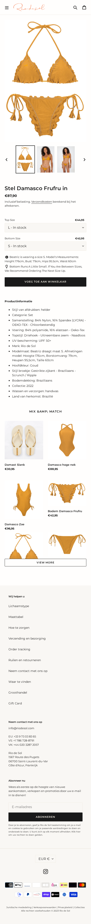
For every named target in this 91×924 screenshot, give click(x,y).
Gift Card (15, 703)
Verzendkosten (41, 201)
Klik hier (76, 831)
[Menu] (6, 7)
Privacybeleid (65, 907)
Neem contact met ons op (27, 671)
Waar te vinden (19, 682)
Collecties (79, 907)
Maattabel (15, 617)
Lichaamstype (18, 606)
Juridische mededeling (19, 907)
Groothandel (17, 692)
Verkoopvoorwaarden (44, 907)
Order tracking (19, 649)
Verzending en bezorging (27, 638)
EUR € (44, 859)
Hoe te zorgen (18, 628)
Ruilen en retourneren (24, 660)
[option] (25, 159)
